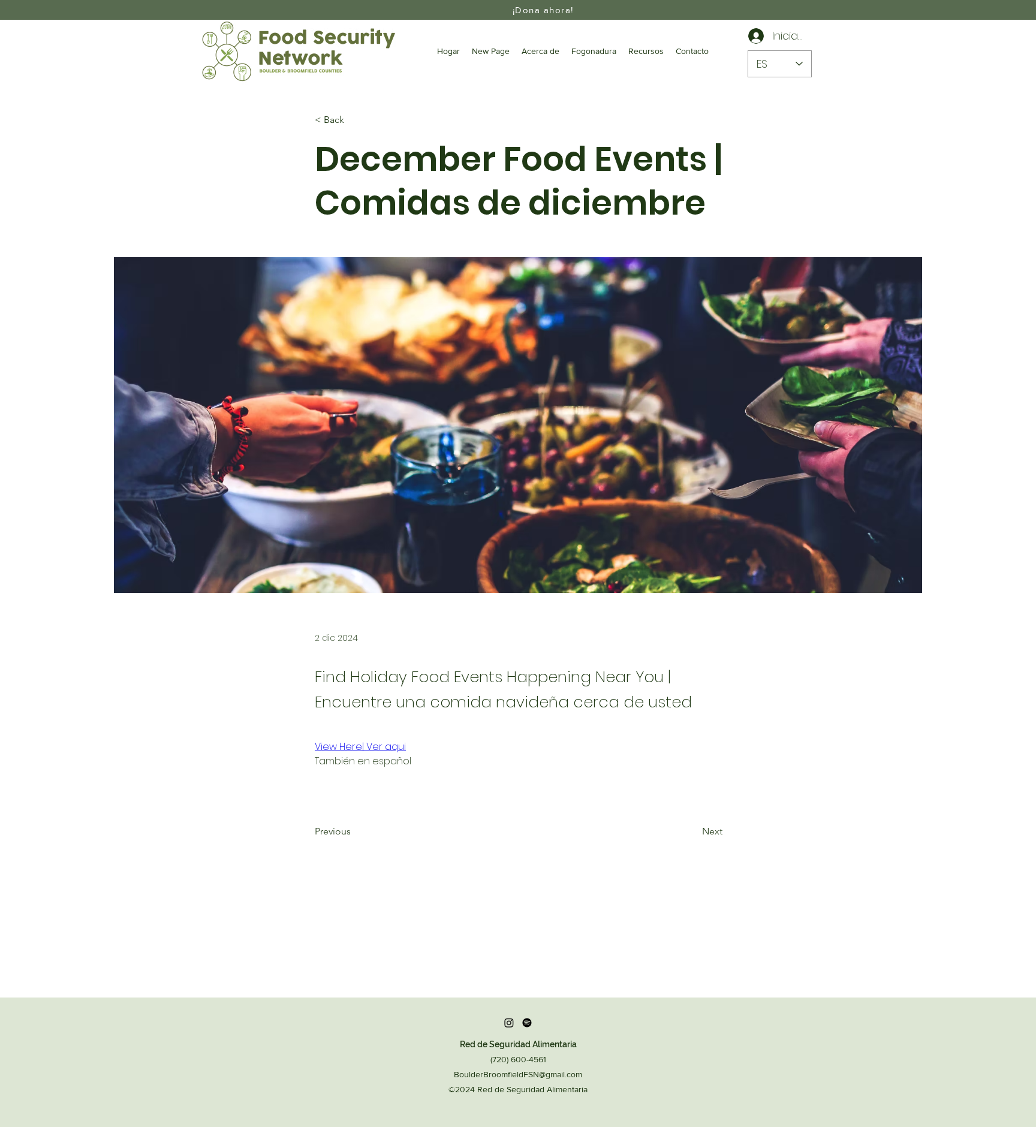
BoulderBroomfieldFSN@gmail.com (518, 1074)
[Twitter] (527, 1023)
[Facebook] (509, 1023)
